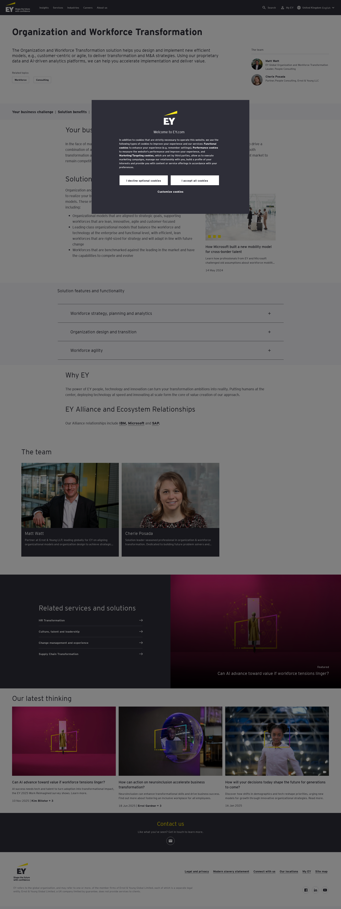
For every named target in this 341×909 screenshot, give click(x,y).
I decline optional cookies (143, 180)
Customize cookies (170, 191)
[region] (170, 157)
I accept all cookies (195, 180)
